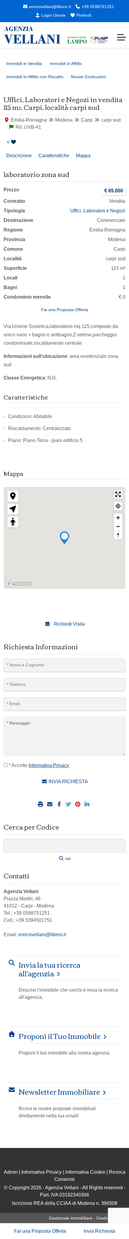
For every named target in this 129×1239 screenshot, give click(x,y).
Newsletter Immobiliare (59, 1091)
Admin (11, 1172)
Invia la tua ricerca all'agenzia (49, 969)
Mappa (83, 155)
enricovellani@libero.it (49, 6)
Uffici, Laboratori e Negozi (97, 210)
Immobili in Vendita (24, 63)
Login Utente (53, 15)
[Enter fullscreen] (118, 494)
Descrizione (19, 155)
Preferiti (83, 15)
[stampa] (41, 804)
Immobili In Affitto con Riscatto (34, 76)
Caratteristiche (53, 155)
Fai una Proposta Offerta (64, 309)
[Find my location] (118, 506)
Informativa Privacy (41, 1172)
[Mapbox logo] (18, 583)
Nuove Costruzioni (88, 76)
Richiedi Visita (69, 624)
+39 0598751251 (97, 6)
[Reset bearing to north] (118, 535)
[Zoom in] (118, 517)
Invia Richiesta (99, 1231)
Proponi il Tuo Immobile (59, 1035)
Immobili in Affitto (66, 63)
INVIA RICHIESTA (67, 781)
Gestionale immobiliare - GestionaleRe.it (87, 1218)
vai (67, 858)
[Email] (50, 804)
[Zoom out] (118, 526)
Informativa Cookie (85, 1172)
